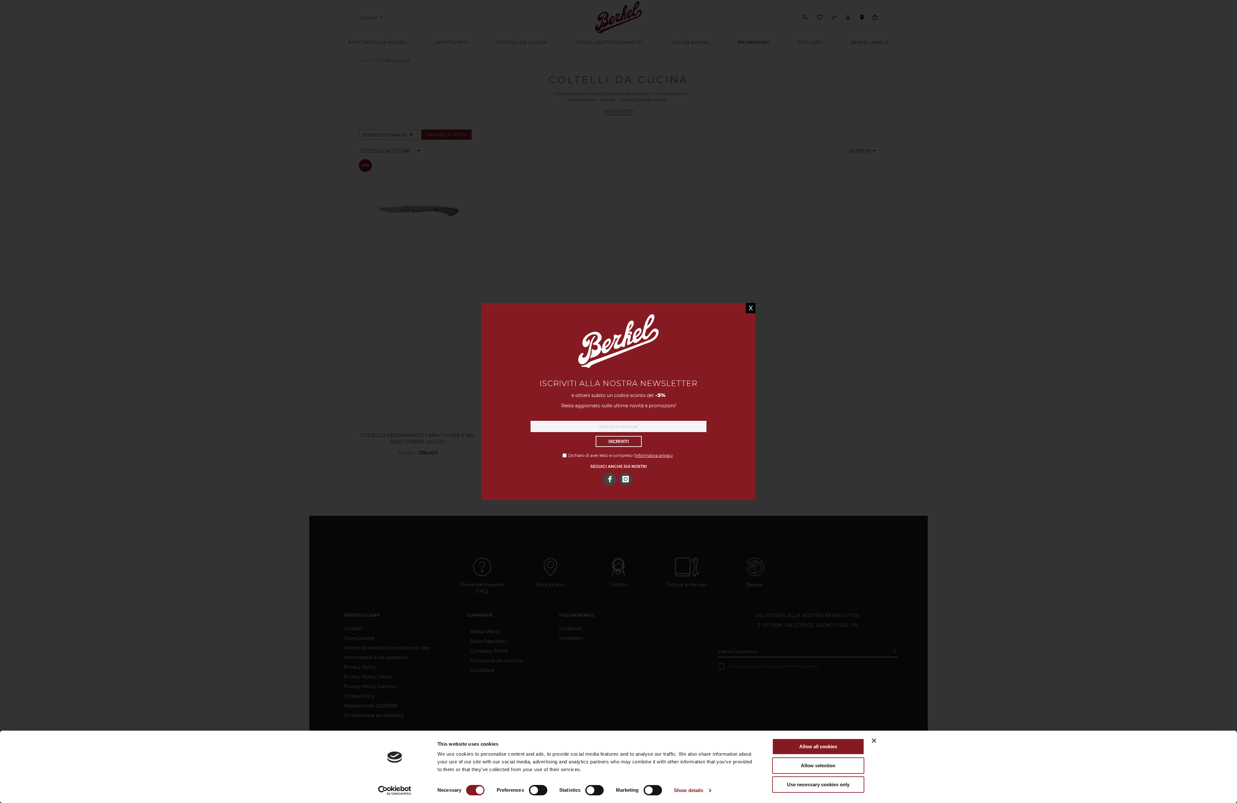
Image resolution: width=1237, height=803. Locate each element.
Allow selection (818, 765)
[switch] (538, 791)
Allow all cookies (818, 746)
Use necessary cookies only (818, 784)
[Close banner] (874, 740)
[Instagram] (625, 479)
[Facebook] (609, 479)
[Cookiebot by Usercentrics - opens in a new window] (395, 790)
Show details (688, 790)
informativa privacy (654, 455)
